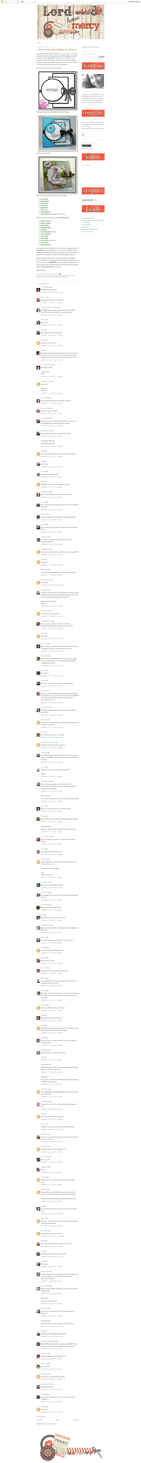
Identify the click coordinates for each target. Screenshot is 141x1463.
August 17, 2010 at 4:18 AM (51, 315)
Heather (43, 937)
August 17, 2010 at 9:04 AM (51, 497)
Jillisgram (44, 947)
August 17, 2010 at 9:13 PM (51, 1097)
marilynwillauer (45, 580)
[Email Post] (59, 273)
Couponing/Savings (87, 218)
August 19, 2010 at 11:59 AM (52, 1236)
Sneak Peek (71, 275)
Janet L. (43, 1218)
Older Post (76, 1420)
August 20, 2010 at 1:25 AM (51, 1359)
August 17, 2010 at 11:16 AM (52, 703)
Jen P (42, 1015)
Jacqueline (44, 1353)
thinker (43, 670)
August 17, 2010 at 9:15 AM (51, 532)
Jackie (43, 1037)
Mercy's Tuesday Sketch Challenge (54, 275)
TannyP (43, 524)
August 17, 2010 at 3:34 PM (51, 910)
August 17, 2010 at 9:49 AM (51, 555)
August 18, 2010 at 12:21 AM (52, 1129)
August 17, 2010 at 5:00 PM (51, 943)
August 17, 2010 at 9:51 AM (51, 565)
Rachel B (43, 514)
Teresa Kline (44, 1050)
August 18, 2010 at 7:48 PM (51, 1185)
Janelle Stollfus (45, 925)
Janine (43, 849)
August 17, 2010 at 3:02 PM (51, 877)
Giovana (43, 1005)
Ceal (42, 1251)
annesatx (43, 1177)
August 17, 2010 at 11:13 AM (52, 686)
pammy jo (44, 1374)
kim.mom (43, 1364)
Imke (42, 451)
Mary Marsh (44, 398)
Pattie (42, 1241)
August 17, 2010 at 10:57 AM (52, 639)
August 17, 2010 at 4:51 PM (51, 933)
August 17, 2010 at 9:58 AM (51, 575)
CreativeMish (45, 1101)
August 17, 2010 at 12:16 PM (52, 762)
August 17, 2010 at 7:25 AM (51, 335)
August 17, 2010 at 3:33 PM (51, 900)
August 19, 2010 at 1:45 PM (51, 1267)
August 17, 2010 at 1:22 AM (51, 302)
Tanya (42, 806)
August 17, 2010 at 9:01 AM (51, 477)
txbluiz (43, 340)
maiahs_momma (45, 381)
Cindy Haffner (45, 287)
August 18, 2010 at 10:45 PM (52, 1214)
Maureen (43, 297)
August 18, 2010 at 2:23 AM (51, 1142)
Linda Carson (45, 892)
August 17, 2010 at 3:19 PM (51, 888)
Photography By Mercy (88, 229)
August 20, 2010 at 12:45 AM (52, 1336)
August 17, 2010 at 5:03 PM (51, 953)
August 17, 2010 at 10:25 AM (52, 585)
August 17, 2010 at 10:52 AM (52, 629)
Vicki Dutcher (45, 492)
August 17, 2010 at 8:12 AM (51, 377)
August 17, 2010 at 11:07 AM (52, 665)
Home (39, 43)
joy (42, 1206)
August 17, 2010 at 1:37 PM (51, 822)
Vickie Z (43, 990)
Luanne (43, 502)
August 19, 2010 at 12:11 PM (52, 1256)
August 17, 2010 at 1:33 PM (51, 811)
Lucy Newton (45, 905)
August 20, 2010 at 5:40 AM (51, 1369)
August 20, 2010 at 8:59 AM (51, 1402)
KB (42, 1114)
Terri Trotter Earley (46, 365)
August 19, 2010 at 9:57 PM (51, 1304)
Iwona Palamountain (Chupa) (49, 307)
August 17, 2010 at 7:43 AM (51, 345)
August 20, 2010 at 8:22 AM (51, 1389)
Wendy (43, 680)
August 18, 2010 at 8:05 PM (51, 1201)
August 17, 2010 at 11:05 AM (52, 651)
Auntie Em (44, 537)
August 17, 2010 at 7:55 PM (51, 1021)
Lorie (42, 732)
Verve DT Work (54, 277)
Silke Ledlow (45, 1271)
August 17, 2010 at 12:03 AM (52, 292)
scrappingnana (45, 549)
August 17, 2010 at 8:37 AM (51, 436)
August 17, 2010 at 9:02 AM (51, 487)
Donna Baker (44, 882)
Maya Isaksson (45, 408)
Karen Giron (44, 656)
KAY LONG (44, 1230)
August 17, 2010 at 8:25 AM (51, 414)
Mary (42, 633)
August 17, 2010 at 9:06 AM (51, 509)
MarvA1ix (44, 1134)
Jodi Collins (44, 1089)
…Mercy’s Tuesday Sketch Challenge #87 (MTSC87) (56, 49)
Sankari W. (44, 590)
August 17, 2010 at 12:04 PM (52, 748)
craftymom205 (45, 611)
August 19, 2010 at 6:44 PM (51, 1293)
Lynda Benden (45, 418)
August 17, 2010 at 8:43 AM (51, 446)
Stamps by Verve (42, 277)
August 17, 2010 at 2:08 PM (51, 832)
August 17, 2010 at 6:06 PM (51, 986)
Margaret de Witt (46, 1384)
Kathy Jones (44, 1308)
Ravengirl (44, 643)
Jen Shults (44, 752)
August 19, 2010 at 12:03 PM (52, 1246)
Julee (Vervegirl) (45, 781)
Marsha (43, 1406)
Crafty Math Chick (46, 621)
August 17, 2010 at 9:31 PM (51, 1109)
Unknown (44, 720)
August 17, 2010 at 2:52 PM (51, 854)
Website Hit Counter (87, 148)
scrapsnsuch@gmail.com (48, 742)
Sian (42, 461)
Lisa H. (43, 471)
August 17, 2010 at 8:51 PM (51, 1084)
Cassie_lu (44, 968)
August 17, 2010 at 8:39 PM (51, 1072)
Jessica (43, 320)
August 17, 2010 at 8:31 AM (51, 426)
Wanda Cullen (45, 707)
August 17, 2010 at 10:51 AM (52, 606)
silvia (42, 1261)
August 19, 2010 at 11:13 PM (52, 1326)
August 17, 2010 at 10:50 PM (52, 1119)
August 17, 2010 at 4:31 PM (51, 920)
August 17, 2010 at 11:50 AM (52, 737)
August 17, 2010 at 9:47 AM (51, 544)
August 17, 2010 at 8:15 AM (51, 393)
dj (41, 350)
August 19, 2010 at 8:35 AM (51, 1226)
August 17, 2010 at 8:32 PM (51, 1060)
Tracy (42, 330)
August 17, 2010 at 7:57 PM (51, 1033)
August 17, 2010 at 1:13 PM (51, 791)
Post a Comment (41, 1417)
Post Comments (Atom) (50, 1424)
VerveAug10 (64, 277)
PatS (42, 1025)
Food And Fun (86, 225)
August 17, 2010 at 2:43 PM (51, 844)
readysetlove (44, 1157)
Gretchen (43, 1394)
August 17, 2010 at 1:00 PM (51, 777)
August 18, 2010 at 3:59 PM (51, 1152)
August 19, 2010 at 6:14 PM (51, 1281)
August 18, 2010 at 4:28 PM (51, 1162)
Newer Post (39, 1420)
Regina (43, 1124)
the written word (86, 232)
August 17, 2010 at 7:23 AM (51, 325)
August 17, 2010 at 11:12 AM (52, 676)
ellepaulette (44, 1146)
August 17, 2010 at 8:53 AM (51, 456)
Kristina (43, 978)
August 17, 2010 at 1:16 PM (51, 801)
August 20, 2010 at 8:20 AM (51, 1379)
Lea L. (43, 767)
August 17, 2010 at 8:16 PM (51, 1045)
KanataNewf (44, 1167)
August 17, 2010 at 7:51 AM (51, 360)
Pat (42, 915)
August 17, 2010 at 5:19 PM (51, 963)
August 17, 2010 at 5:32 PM (51, 973)
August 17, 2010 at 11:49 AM (52, 727)
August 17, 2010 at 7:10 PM (51, 1000)
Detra (42, 559)
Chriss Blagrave (45, 430)
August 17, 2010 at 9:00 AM (51, 467)
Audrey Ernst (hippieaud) (48, 1341)
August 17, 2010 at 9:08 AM (51, 520)
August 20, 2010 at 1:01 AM (51, 1349)
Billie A (43, 958)
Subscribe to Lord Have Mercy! (90, 47)
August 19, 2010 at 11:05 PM (52, 1316)
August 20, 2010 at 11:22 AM (52, 1412)
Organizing (85, 227)
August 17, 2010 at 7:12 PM (51, 1010)
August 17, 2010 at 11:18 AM (52, 715)
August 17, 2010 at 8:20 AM (51, 403)
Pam (42, 481)
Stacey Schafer (45, 1286)
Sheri (42, 1331)
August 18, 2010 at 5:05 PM (51, 1172)
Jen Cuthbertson (45, 836)
